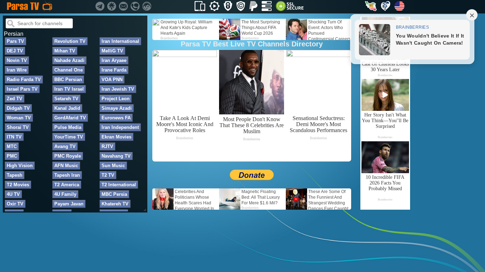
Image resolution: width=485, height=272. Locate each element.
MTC (12, 146)
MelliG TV (112, 50)
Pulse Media (67, 127)
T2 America (66, 184)
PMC (12, 156)
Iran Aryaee (114, 60)
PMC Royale (67, 156)
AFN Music (66, 165)
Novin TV (17, 60)
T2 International (119, 184)
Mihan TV (64, 50)
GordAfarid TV (70, 117)
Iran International (120, 41)
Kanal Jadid (67, 108)
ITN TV (14, 137)
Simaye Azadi (117, 108)
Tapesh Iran (67, 175)
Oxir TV (15, 203)
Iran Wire (17, 70)
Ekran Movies (116, 137)
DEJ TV (15, 50)
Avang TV (65, 146)
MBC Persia (114, 194)
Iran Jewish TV (118, 89)
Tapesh (14, 175)
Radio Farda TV (24, 79)
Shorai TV (18, 127)
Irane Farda (114, 70)
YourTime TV (68, 137)
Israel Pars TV (22, 89)
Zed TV (14, 98)
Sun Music (113, 165)
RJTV (107, 146)
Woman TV (19, 117)
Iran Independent (120, 127)
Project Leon (116, 98)
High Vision (20, 165)
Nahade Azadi (69, 60)
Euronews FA (116, 117)
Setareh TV (66, 98)
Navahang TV (116, 156)
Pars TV (15, 41)
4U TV (13, 194)
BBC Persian (68, 79)
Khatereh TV (115, 203)
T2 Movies (18, 184)
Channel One (68, 70)
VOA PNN (112, 79)
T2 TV (108, 175)
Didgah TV (18, 108)
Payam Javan (68, 203)
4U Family (65, 194)
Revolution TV (70, 41)
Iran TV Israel (69, 89)
